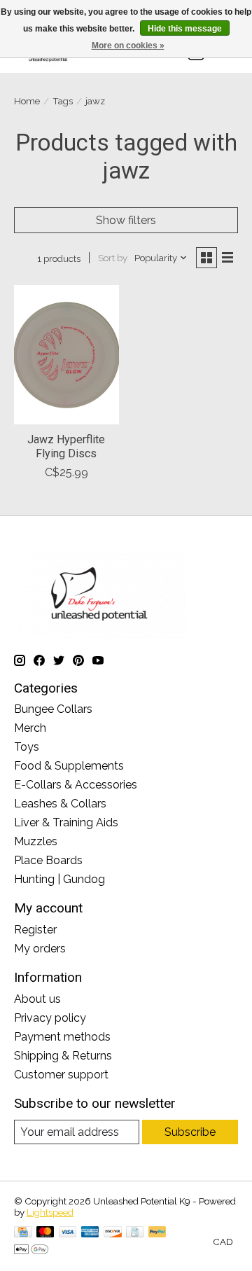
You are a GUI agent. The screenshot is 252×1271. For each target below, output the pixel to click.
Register (35, 929)
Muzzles (35, 841)
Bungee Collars (53, 709)
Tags (62, 100)
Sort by (112, 257)
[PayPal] (157, 1232)
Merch (30, 728)
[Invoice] (135, 1232)
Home (27, 100)
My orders (40, 948)
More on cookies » (128, 45)
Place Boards (48, 860)
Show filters (126, 220)
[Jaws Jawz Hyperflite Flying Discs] (66, 354)
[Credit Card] (22, 1232)
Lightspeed (50, 1212)
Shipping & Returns (63, 1055)
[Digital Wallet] (31, 1250)
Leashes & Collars (60, 803)
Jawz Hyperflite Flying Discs (66, 446)
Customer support (61, 1074)
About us (37, 999)
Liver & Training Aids (66, 822)
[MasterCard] (45, 1232)
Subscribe (190, 1132)
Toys (26, 746)
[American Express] (90, 1232)
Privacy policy (50, 1018)
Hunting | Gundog (59, 879)
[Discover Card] (113, 1232)
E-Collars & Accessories (75, 784)
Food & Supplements (69, 765)
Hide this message (185, 29)
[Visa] (68, 1232)
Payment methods (62, 1036)
